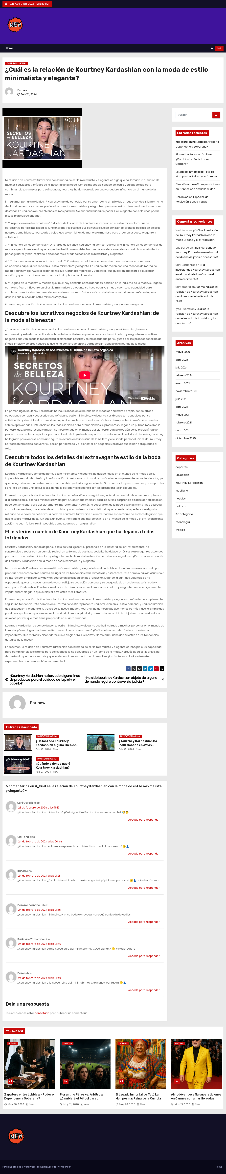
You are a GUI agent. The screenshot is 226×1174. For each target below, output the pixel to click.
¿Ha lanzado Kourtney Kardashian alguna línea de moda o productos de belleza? (58, 745)
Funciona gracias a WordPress (19, 1166)
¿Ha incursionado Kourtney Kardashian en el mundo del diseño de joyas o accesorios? (197, 252)
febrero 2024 (184, 375)
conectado (42, 1013)
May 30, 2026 (16, 1104)
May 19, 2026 (183, 1104)
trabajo (180, 530)
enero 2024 (183, 383)
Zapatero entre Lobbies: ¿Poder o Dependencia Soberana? (29, 1096)
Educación (182, 475)
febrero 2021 (184, 422)
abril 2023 (182, 407)
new (25, 90)
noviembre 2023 (186, 391)
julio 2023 (181, 399)
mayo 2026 (183, 352)
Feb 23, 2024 (43, 749)
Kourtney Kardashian (16, 63)
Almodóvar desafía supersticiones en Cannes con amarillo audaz (196, 1096)
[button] (212, 48)
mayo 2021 (182, 415)
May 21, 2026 (72, 1104)
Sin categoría (184, 514)
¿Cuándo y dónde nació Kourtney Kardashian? (53, 765)
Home (9, 48)
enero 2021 (182, 430)
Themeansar (64, 1166)
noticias (181, 498)
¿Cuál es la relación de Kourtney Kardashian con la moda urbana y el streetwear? (197, 235)
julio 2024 (181, 367)
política (180, 506)
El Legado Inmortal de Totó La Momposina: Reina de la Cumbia (138, 1096)
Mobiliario (182, 491)
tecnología (183, 522)
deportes (182, 467)
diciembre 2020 (186, 438)
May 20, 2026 (127, 1104)
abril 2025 (182, 360)
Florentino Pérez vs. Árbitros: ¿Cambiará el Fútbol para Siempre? (194, 159)
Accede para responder (144, 820)
